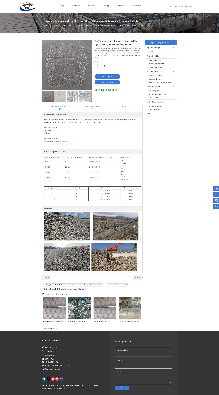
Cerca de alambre (155, 79)
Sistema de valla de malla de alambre (162, 82)
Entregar (122, 388)
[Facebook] (61, 379)
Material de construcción (155, 102)
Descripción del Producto (60, 106)
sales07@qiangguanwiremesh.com (57, 365)
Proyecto (125, 106)
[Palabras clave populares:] (170, 7)
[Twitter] (48, 379)
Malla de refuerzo (155, 106)
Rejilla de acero (154, 109)
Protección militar (153, 56)
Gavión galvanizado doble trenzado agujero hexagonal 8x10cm (64, 289)
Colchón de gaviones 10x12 (102, 321)
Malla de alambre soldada (158, 94)
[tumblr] (57, 379)
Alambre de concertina (157, 64)
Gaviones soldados (155, 75)
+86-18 (47, 355)
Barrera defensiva (155, 60)
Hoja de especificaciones (92, 106)
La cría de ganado (153, 87)
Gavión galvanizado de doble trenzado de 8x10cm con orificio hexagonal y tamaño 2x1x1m (73, 285)
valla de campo (154, 98)
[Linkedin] (44, 379)
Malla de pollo (154, 91)
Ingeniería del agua (153, 48)
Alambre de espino (155, 67)
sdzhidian (62, 388)
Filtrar (149, 114)
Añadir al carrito (107, 82)
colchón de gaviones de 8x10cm (78, 321)
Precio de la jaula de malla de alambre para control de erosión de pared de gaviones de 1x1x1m (130, 321)
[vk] (53, 379)
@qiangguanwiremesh (52, 369)
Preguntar (108, 76)
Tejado (46, 119)
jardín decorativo (153, 71)
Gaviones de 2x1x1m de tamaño (117, 285)
